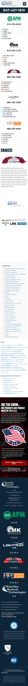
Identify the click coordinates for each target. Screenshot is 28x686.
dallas (13, 347)
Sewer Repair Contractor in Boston (13, 391)
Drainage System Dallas (11, 290)
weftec (7, 333)
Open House (8, 300)
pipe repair (12, 360)
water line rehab (5, 372)
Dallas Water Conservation (12, 287)
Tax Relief (8, 322)
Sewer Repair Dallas (10, 320)
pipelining (4, 360)
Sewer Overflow (9, 318)
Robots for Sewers (10, 313)
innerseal (15, 349)
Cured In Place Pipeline (12, 281)
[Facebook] (12, 522)
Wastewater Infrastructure (13, 331)
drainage (20, 347)
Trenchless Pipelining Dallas (13, 324)
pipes (16, 360)
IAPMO (7, 292)
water (23, 370)
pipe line (20, 357)
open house (18, 353)
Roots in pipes (9, 314)
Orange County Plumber (11, 384)
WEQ (6, 335)
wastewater (16, 370)
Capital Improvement (11, 272)
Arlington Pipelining (11, 270)
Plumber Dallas (9, 309)
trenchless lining (17, 368)
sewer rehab (24, 363)
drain (17, 347)
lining (19, 349)
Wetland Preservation (11, 337)
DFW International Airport (12, 289)
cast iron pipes (14, 345)
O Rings (7, 298)
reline (8, 361)
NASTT (7, 296)
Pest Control (7, 382)
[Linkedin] (14, 522)
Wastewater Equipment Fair (13, 329)
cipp (9, 347)
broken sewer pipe (6, 345)
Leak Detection (8, 380)
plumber (21, 360)
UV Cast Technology (11, 327)
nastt (8, 353)
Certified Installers (10, 278)
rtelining (3, 364)
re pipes (12, 361)
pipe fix (9, 357)
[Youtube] (16, 522)
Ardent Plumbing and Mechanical (15, 268)
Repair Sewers (9, 311)
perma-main (17, 355)
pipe (6, 357)
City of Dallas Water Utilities (13, 279)
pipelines (25, 357)
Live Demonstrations (11, 294)
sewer (9, 363)
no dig (11, 353)
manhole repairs (9, 351)
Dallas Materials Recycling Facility (14, 283)
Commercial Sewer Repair (11, 388)
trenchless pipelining (6, 370)
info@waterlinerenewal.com (15, 502)
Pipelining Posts (9, 307)
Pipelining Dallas (10, 305)
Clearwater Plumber (10, 378)
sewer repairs (15, 366)
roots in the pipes (18, 361)
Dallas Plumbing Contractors (13, 285)
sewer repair (6, 366)
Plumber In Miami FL (10, 386)
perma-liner (7, 355)
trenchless (6, 368)
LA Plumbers (7, 389)
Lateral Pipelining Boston (11, 393)
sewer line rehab (17, 363)
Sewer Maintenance (11, 316)
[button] (24, 3)
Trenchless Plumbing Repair (13, 326)
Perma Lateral (9, 302)
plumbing (3, 361)
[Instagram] (17, 552)
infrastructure (8, 349)
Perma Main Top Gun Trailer (13, 303)
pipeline (14, 357)
